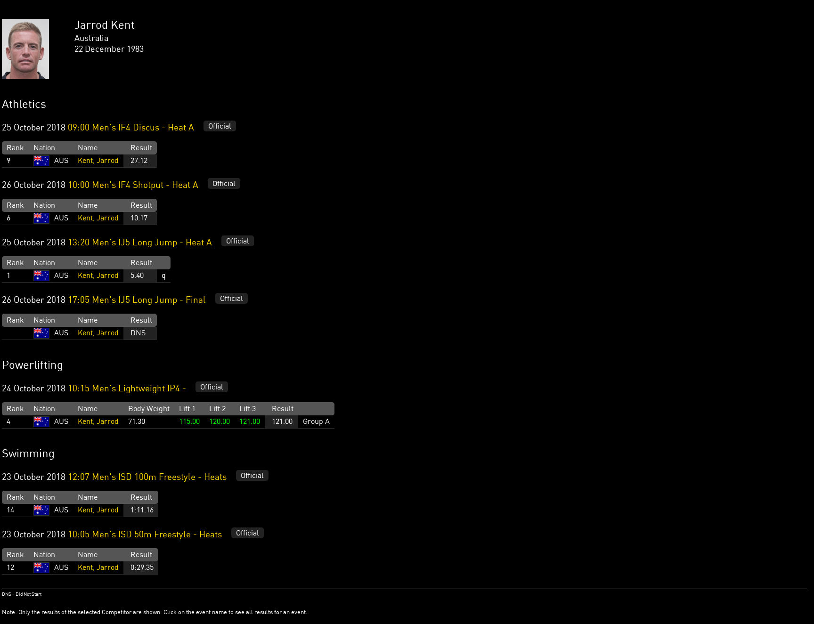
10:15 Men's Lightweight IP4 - (128, 389)
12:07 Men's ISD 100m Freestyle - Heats (147, 477)
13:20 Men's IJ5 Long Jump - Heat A (140, 243)
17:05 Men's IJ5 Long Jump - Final (137, 300)
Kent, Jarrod (98, 161)
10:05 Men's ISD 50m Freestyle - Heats (145, 535)
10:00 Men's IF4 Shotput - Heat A (133, 185)
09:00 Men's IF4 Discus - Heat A (131, 128)
